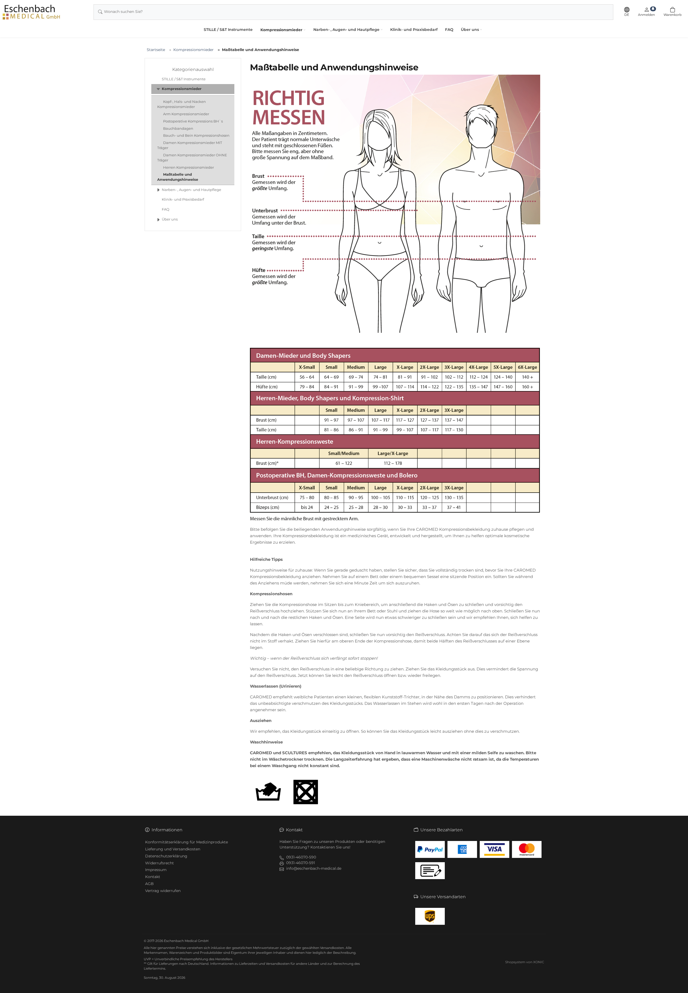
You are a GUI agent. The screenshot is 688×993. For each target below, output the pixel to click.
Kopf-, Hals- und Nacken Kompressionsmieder (181, 104)
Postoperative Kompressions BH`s (193, 121)
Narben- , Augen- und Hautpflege (346, 29)
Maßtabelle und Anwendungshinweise (177, 177)
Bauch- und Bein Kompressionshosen (196, 135)
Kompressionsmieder (281, 29)
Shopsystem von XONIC (524, 962)
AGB (149, 883)
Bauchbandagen (178, 129)
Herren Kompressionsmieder (188, 167)
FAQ (449, 29)
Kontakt (152, 876)
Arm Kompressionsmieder (186, 114)
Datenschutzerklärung (166, 856)
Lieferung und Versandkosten (172, 849)
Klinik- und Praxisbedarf (414, 29)
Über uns (470, 29)
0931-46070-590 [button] (301, 857)
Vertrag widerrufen (163, 890)
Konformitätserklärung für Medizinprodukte (186, 842)
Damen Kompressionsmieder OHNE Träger (192, 157)
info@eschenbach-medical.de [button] (313, 868)
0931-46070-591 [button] (300, 862)
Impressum (156, 869)
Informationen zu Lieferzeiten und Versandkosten (250, 964)
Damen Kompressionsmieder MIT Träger (189, 145)
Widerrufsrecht (159, 863)
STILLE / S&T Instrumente (228, 29)
